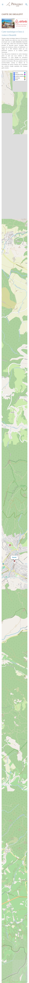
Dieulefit (14, 557)
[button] (14, 561)
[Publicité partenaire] (14, 23)
